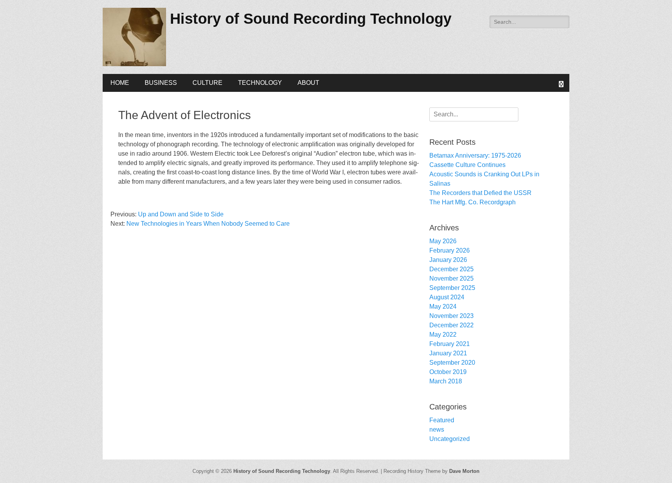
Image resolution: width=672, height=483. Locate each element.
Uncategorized (449, 439)
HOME (119, 82)
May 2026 (443, 241)
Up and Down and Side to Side (181, 214)
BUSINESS (161, 82)
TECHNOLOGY (260, 82)
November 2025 (451, 278)
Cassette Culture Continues (467, 165)
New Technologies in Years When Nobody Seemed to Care (208, 223)
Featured (441, 420)
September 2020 (452, 362)
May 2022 (443, 334)
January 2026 (448, 259)
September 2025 (452, 288)
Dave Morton (464, 471)
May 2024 (443, 306)
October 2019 (448, 372)
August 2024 (446, 297)
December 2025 (451, 269)
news (436, 429)
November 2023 (451, 316)
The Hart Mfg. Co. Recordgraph (472, 202)
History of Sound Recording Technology (311, 19)
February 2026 (449, 250)
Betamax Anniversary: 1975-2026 (475, 155)
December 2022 (451, 325)
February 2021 (449, 344)
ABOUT (308, 82)
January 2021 (448, 353)
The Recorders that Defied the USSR (480, 193)
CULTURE (207, 82)
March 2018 (445, 381)
